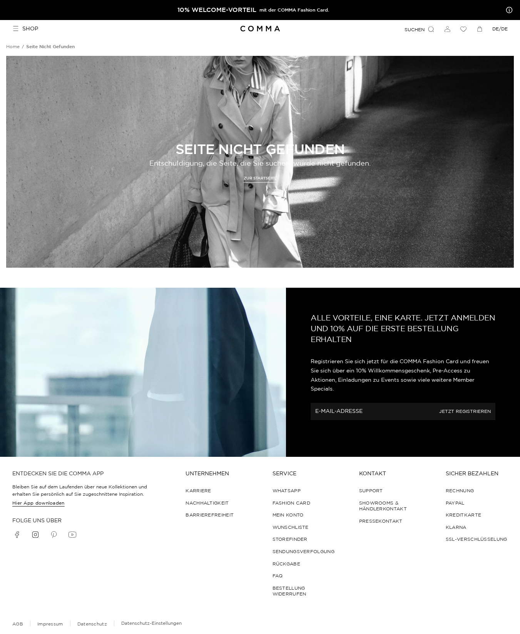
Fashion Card (292, 502)
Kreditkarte (463, 514)
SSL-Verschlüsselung (476, 539)
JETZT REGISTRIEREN (465, 411)
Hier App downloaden (38, 502)
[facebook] (17, 534)
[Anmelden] (447, 28)
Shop (30, 28)
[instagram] (35, 534)
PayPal (455, 502)
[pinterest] (54, 534)
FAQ (278, 575)
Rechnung (460, 490)
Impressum (50, 623)
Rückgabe (286, 563)
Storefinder (290, 539)
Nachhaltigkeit (207, 502)
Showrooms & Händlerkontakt (383, 506)
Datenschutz (92, 623)
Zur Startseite (260, 178)
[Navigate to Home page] (260, 29)
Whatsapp (287, 490)
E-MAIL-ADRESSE (339, 411)
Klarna (456, 527)
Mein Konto (288, 514)
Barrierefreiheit (210, 514)
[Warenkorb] (479, 28)
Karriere (198, 490)
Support (371, 490)
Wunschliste (291, 527)
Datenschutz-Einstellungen (151, 623)
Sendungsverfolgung (303, 551)
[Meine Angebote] (508, 10)
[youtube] (72, 534)
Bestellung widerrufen (289, 591)
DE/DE (500, 28)
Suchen (415, 29)
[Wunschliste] (463, 28)
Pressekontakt (381, 520)
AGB (17, 623)
